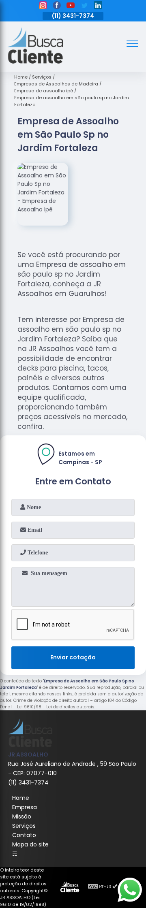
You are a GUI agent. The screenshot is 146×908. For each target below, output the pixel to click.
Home (20, 798)
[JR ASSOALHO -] (35, 62)
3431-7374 (78, 16)
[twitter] (84, 6)
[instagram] (43, 6)
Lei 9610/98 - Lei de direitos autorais (55, 707)
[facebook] (57, 6)
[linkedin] (98, 6)
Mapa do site (30, 844)
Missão (21, 816)
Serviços (24, 826)
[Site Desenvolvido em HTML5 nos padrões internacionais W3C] (103, 887)
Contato (24, 835)
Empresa (24, 807)
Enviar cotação (73, 657)
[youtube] (71, 6)
